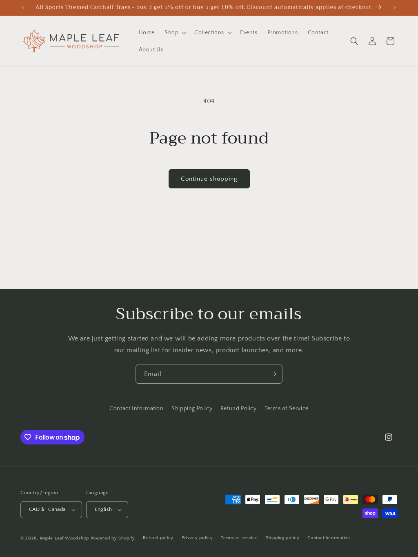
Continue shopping (209, 178)
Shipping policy (283, 537)
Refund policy (158, 537)
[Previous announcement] (23, 7)
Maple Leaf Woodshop (64, 538)
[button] (174, 32)
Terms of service (239, 537)
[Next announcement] (395, 7)
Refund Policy (238, 408)
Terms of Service (287, 408)
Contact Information (136, 408)
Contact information (328, 537)
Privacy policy (197, 537)
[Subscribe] (273, 374)
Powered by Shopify (113, 538)
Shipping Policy (191, 408)
